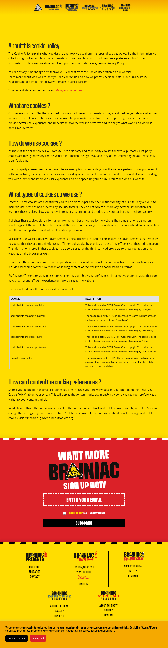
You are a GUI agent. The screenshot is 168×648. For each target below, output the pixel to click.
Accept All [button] (38, 638)
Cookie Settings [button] (16, 638)
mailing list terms (94, 513)
